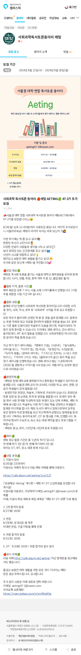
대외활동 (31, 18)
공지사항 (63, 635)
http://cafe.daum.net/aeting (32, 558)
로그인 (72, 7)
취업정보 (54, 18)
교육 (64, 18)
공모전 (42, 18)
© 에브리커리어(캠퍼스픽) (30, 640)
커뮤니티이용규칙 (46, 635)
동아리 (19, 18)
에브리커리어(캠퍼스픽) (12, 6)
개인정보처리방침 (26, 635)
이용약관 (10, 635)
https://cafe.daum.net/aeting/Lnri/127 (27, 475)
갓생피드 (8, 18)
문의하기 (10, 640)
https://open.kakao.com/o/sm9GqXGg (27, 593)
